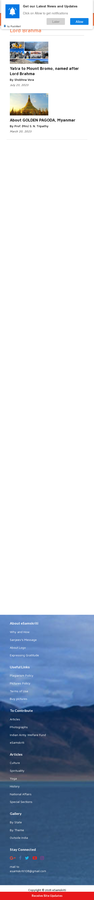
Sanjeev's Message (23, 640)
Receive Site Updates (47, 895)
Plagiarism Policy (21, 675)
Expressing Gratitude (24, 655)
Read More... (53, 48)
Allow (79, 21)
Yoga (13, 778)
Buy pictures (18, 699)
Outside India (19, 837)
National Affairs (20, 794)
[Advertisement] (47, 433)
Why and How (20, 632)
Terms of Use (19, 691)
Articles (15, 719)
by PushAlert (14, 26)
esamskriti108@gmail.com (28, 871)
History (15, 786)
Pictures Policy (20, 683)
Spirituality (17, 770)
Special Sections (21, 802)
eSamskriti (17, 742)
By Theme (17, 830)
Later (55, 21)
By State (16, 822)
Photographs (19, 727)
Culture (15, 763)
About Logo (18, 647)
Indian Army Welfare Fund (28, 735)
